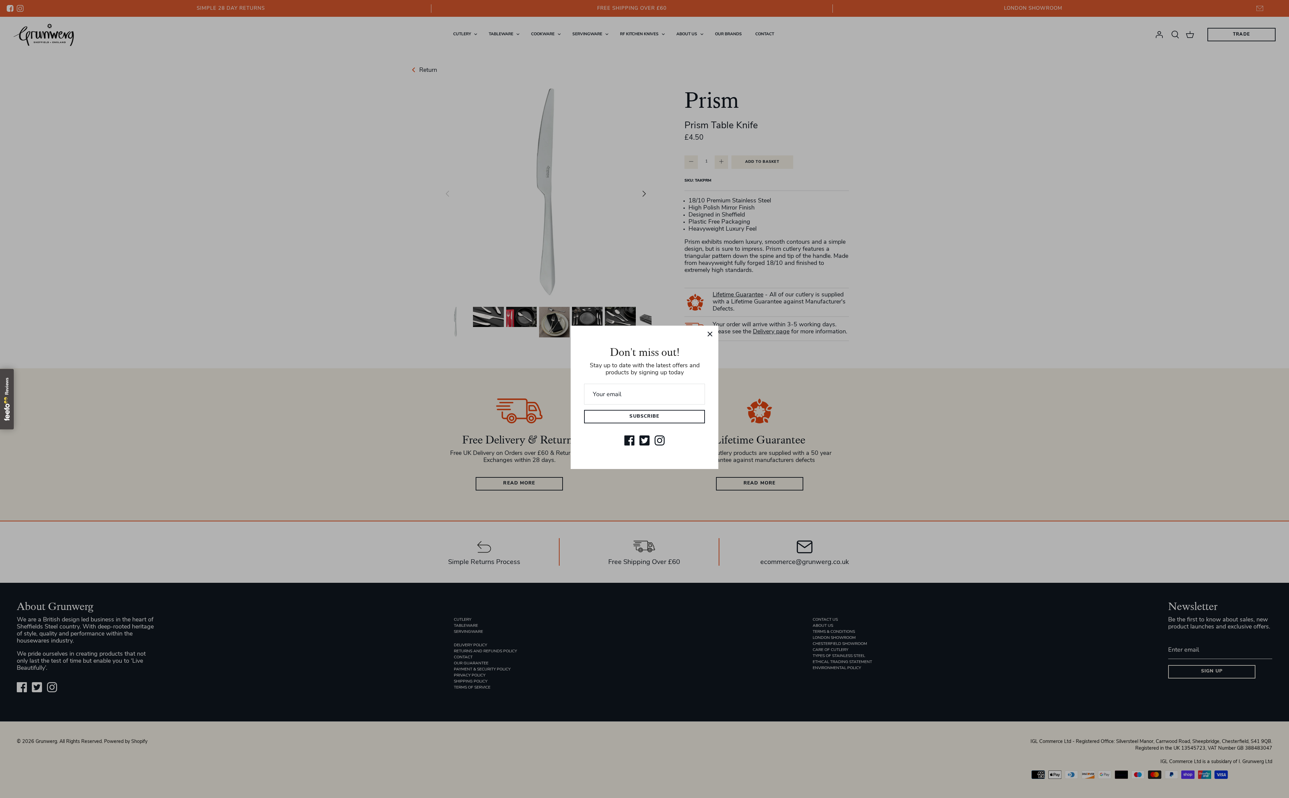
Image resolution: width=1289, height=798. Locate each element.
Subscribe (644, 416)
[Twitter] (644, 440)
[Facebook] (629, 440)
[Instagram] (660, 440)
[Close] (710, 334)
